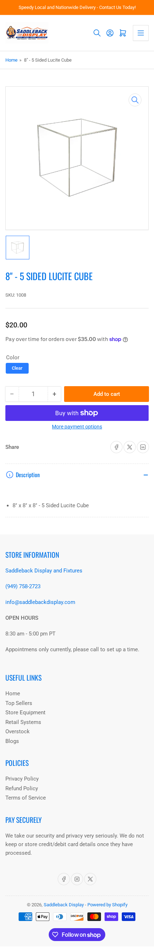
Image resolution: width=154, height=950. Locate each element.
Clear (17, 368)
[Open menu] (141, 33)
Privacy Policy (22, 779)
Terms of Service (25, 798)
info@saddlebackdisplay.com (40, 602)
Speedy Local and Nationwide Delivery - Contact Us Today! (77, 7)
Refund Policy (21, 788)
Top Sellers (18, 703)
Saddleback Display (64, 904)
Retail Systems (23, 722)
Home (11, 60)
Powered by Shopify (107, 904)
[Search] (97, 33)
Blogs (12, 741)
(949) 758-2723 (22, 586)
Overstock (17, 731)
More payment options (77, 427)
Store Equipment (25, 712)
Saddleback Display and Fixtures (43, 570)
